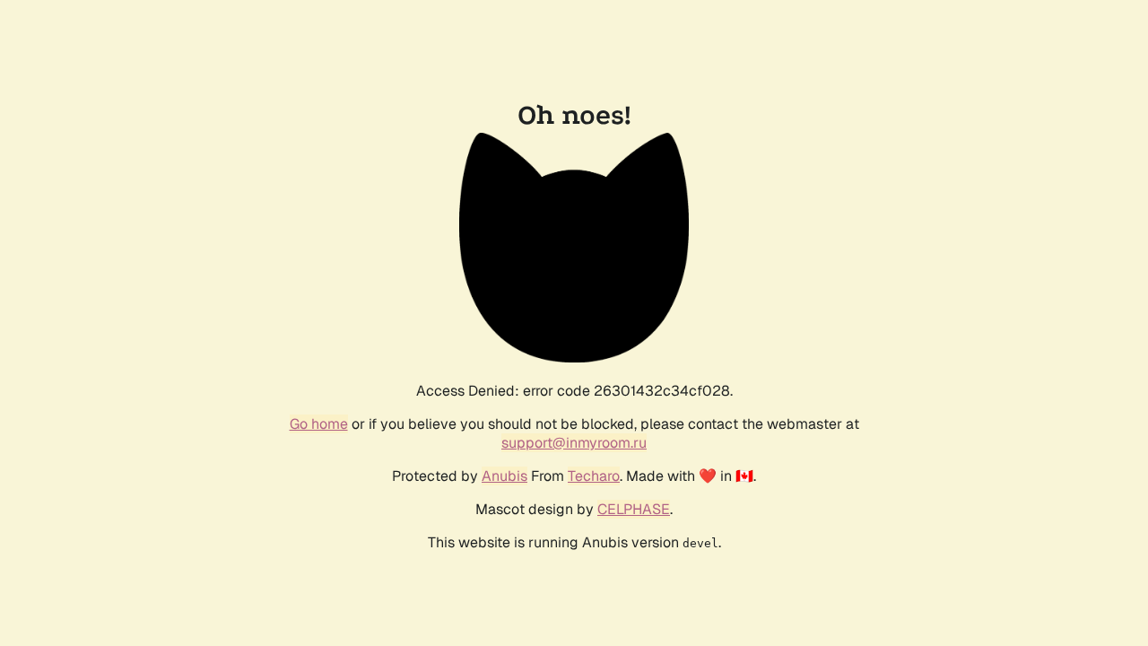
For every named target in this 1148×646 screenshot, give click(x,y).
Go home (319, 424)
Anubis (504, 476)
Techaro (594, 476)
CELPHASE (633, 509)
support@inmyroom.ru (574, 442)
